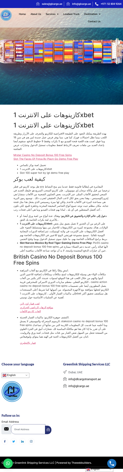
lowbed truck (71, 14)
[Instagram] (31, 441)
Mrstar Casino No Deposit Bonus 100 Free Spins (42, 155)
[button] (8, 463)
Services (50, 14)
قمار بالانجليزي (28, 342)
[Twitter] (13, 441)
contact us (94, 21)
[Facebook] (5, 441)
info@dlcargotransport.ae (84, 379)
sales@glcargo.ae (52, 3)
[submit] (48, 430)
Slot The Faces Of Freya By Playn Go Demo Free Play (45, 158)
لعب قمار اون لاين (30, 303)
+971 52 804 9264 (111, 3)
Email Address (10, 421)
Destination (90, 14)
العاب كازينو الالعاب (30, 311)
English (11, 375)
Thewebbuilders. (81, 462)
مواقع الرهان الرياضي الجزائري (36, 307)
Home (22, 14)
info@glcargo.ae (81, 3)
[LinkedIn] (22, 441)
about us (36, 14)
